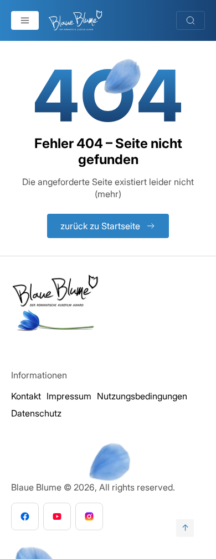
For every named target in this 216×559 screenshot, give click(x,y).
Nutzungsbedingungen (142, 396)
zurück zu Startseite (100, 225)
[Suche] (190, 20)
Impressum (69, 396)
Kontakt (26, 396)
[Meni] (25, 20)
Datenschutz (36, 413)
